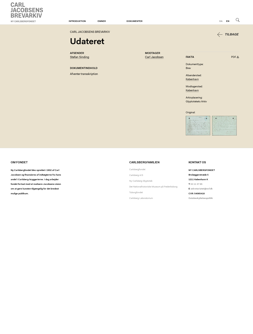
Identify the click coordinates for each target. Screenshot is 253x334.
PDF (233, 57)
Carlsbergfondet (137, 169)
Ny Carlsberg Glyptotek (140, 181)
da (220, 21)
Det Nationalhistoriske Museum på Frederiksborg (153, 187)
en (227, 21)
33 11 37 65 (196, 184)
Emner (102, 21)
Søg (237, 19)
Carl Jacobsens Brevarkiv (27, 12)
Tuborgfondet (136, 192)
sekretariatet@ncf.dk (202, 189)
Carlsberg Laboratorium (141, 198)
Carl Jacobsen (154, 57)
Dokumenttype (194, 64)
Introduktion (77, 21)
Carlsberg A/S (136, 175)
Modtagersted (194, 86)
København (192, 79)
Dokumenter (134, 21)
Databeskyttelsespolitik (201, 198)
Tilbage (231, 34)
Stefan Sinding (79, 57)
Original (190, 112)
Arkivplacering (194, 98)
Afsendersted (193, 75)
